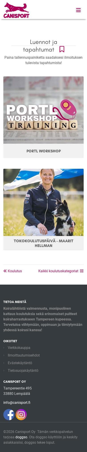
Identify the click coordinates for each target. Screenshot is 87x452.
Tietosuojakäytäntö (23, 370)
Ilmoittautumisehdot (24, 355)
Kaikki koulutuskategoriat (58, 271)
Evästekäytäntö (20, 363)
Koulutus (14, 271)
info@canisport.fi (16, 402)
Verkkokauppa (19, 348)
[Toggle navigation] (78, 10)
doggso (21, 437)
